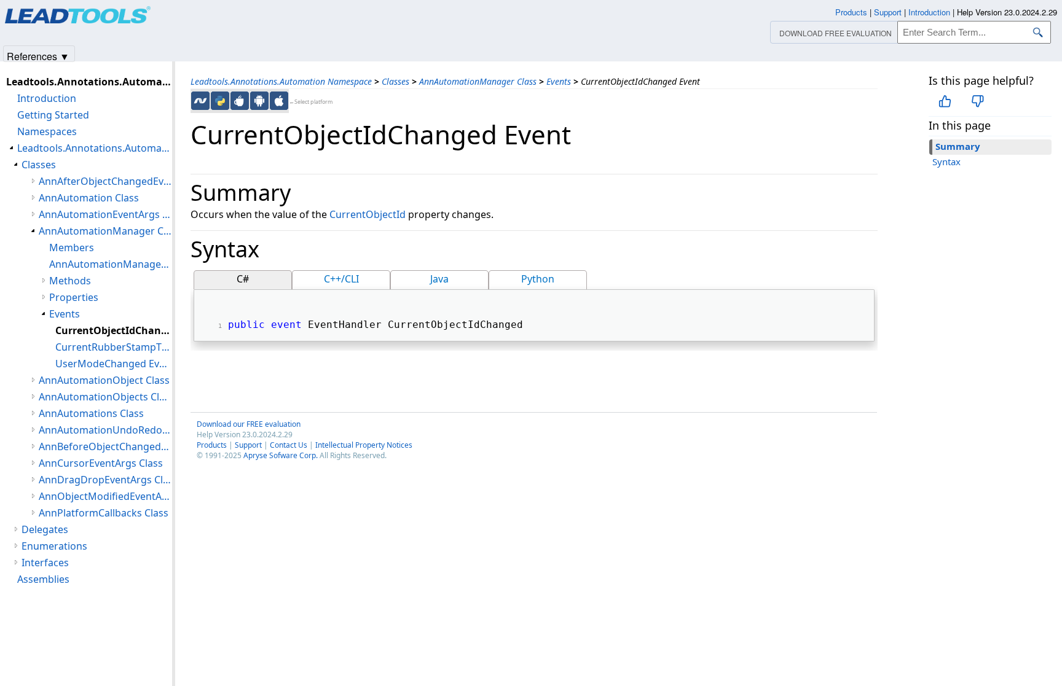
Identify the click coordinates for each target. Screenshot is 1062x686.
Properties (73, 297)
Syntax (946, 161)
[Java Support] (239, 101)
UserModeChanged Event (113, 363)
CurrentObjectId (367, 214)
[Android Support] (259, 101)
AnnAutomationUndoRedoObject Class (105, 430)
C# (243, 279)
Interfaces (45, 562)
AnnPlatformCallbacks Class (103, 513)
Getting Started (53, 115)
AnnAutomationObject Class (104, 380)
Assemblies (43, 579)
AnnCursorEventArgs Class (101, 463)
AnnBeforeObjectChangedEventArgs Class (105, 446)
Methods (70, 280)
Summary (957, 146)
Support (248, 445)
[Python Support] (220, 101)
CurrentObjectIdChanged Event (113, 330)
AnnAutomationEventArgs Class (105, 214)
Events (558, 81)
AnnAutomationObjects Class (105, 396)
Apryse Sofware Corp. (280, 455)
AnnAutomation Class (89, 198)
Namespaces (47, 131)
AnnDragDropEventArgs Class (105, 479)
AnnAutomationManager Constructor (110, 264)
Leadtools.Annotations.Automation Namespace (281, 81)
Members (71, 247)
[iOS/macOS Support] (279, 101)
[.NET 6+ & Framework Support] (200, 101)
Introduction (46, 98)
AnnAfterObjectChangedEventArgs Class (105, 181)
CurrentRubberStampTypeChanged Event (113, 347)
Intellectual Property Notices (363, 445)
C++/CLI (341, 279)
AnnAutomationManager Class (478, 81)
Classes (395, 81)
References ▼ (38, 55)
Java (439, 279)
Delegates (45, 529)
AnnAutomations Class (91, 413)
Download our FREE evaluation (249, 424)
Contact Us (288, 445)
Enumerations (54, 546)
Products (212, 445)
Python (537, 279)
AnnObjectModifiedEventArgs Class (105, 496)
